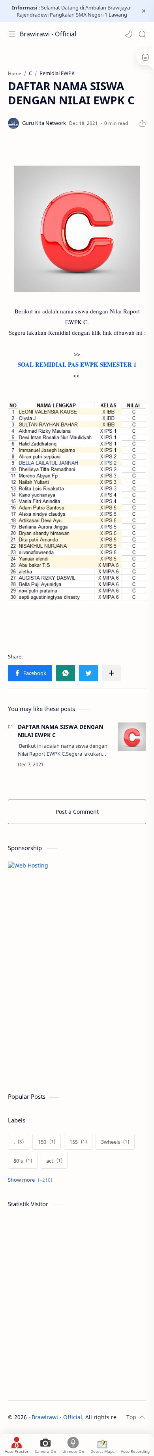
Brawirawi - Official (48, 34)
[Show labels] (31, 1180)
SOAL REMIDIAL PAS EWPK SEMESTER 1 (77, 364)
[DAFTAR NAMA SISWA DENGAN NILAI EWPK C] (132, 736)
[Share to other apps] (111, 673)
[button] (129, 34)
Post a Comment (77, 811)
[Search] (142, 34)
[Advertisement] (67, 1025)
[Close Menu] (143, 11)
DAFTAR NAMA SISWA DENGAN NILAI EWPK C (60, 731)
